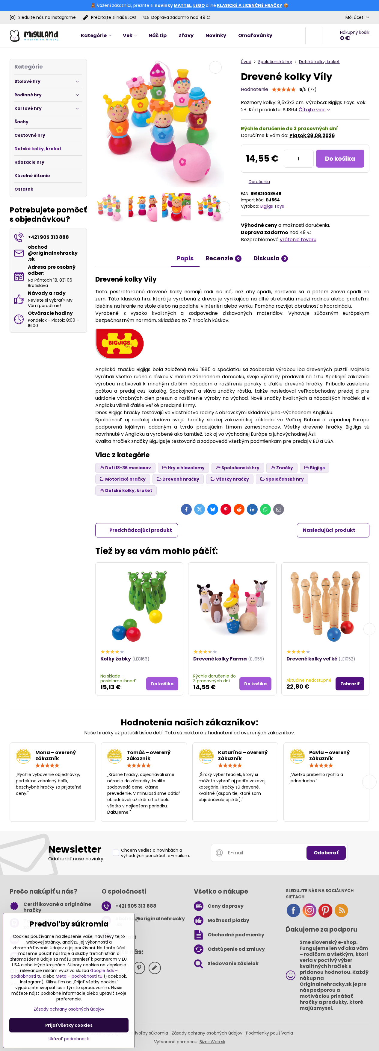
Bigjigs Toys (272, 206)
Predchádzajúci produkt (140, 530)
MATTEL (182, 5)
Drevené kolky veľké (311, 658)
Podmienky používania (269, 1033)
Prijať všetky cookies (69, 1025)
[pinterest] (325, 916)
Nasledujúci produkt (329, 530)
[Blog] (341, 916)
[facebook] (293, 916)
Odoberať (326, 852)
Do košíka (340, 158)
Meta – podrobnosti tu (79, 976)
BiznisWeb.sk (212, 1042)
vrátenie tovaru (298, 239)
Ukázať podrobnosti (69, 1039)
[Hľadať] (314, 35)
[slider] (284, 89)
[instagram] (309, 916)
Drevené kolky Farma (220, 658)
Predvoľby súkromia (147, 1033)
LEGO (199, 5)
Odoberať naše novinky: (76, 858)
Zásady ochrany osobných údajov (207, 1033)
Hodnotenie (254, 89)
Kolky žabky (115, 658)
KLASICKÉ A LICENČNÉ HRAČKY (249, 5)
